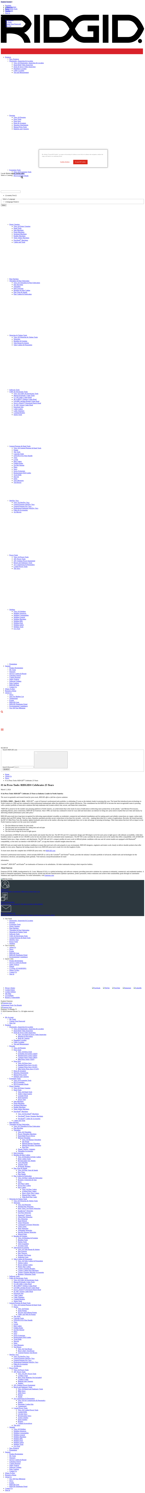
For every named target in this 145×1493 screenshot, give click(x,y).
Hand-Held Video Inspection (23, 1031)
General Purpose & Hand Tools (19, 446)
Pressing (12, 922)
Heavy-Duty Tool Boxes (26, 1351)
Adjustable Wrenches (25, 1230)
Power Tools (13, 555)
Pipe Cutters (22, 1187)
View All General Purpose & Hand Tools (27, 448)
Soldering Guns (23, 1257)
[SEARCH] (51, 759)
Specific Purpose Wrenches (27, 1232)
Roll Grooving (18, 288)
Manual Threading (24, 1138)
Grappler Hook (23, 1096)
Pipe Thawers (22, 1253)
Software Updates (15, 681)
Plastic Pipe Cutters (24, 1267)
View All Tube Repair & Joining (29, 1249)
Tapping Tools (22, 1164)
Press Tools (17, 1050)
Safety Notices (14, 679)
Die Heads (25, 1141)
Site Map (8, 994)
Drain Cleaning (14, 224)
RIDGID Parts (14, 685)
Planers (20, 1395)
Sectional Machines (20, 234)
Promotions (13, 664)
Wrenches (17, 339)
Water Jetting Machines (21, 238)
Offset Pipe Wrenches (25, 1217)
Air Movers (17, 512)
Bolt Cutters (18, 461)
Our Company (10, 945)
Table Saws (22, 1393)
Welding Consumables (21, 615)
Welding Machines (20, 619)
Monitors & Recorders (25, 1036)
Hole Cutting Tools (24, 1159)
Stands (20, 1397)
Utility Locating (19, 1042)
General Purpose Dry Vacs (22, 506)
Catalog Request (14, 677)
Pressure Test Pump (24, 1255)
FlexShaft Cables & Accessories (29, 1119)
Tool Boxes (17, 482)
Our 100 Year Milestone (17, 708)
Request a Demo (10, 691)
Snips (15, 479)
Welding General (19, 617)
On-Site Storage (19, 465)
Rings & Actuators (20, 1071)
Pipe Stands (22, 1174)
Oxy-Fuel (17, 629)
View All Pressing (20, 1048)
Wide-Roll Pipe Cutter (29, 1197)
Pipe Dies (25, 1147)
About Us (8, 693)
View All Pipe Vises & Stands (28, 1170)
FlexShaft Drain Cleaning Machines (30, 1116)
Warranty (12, 672)
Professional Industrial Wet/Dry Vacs (26, 508)
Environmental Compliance (18, 706)
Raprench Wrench (24, 1215)
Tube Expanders (23, 1244)
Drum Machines (19, 232)
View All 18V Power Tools (27, 1374)
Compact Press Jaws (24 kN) (27, 1067)
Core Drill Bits (23, 1162)
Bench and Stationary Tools (23, 563)
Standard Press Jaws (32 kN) (27, 1065)
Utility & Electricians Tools (18, 392)
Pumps (16, 450)
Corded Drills (22, 1412)
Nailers (20, 1402)
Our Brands (9, 11)
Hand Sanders (22, 1419)
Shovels (16, 477)
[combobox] (10, 192)
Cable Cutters (18, 409)
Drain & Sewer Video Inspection (25, 1033)
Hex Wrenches (23, 1219)
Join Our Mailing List (16, 696)
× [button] (1, 1013)
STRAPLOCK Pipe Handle (23, 456)
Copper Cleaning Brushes (26, 1268)
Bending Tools (23, 1240)
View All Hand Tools (25, 1092)
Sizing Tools (18, 415)
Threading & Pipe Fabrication (19, 281)
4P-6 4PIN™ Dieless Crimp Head (25, 399)
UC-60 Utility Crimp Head (23, 397)
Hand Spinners (23, 1098)
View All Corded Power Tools (28, 1410)
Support (7, 666)
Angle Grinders (23, 1418)
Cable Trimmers (19, 411)
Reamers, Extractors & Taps (27, 1180)
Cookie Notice (10, 990)
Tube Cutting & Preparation (23, 345)
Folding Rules (18, 463)
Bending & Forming (20, 341)
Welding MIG (18, 621)
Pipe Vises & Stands (20, 292)
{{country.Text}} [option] (11, 195)
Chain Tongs (22, 1226)
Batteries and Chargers (21, 1076)
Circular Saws (22, 1414)
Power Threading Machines (27, 1134)
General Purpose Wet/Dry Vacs (24, 504)
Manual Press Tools (20, 1075)
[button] (72, 2)
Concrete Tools (19, 454)
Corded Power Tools (20, 566)
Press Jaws (17, 1061)
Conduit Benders (19, 413)
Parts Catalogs (14, 683)
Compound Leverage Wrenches (28, 1225)
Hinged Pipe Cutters (29, 1195)
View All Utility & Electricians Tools (26, 393)
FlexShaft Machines (21, 240)
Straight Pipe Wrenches (25, 1206)
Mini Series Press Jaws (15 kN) (28, 1069)
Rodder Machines (19, 236)
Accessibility (9, 995)
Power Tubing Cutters (25, 1265)
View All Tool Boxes (25, 1349)
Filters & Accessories (21, 510)
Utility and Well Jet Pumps (27, 1314)
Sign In (11, 974)
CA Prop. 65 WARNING (17, 968)
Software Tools (14, 390)
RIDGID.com (50, 851)
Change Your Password (13, 24)
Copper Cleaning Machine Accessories (31, 1272)
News (11, 695)
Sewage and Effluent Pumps (27, 1312)
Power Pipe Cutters (24, 1185)
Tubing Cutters (23, 1263)
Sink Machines (19, 230)
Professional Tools (11, 9)
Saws (15, 469)
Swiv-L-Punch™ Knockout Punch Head (27, 403)
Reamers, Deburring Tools (27, 1274)
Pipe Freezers (22, 1251)
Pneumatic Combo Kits (25, 1404)
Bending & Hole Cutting (22, 290)
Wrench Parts (22, 1234)
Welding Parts (18, 623)
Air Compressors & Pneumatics (24, 565)
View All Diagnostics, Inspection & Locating (29, 1029)
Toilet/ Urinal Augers (25, 1094)
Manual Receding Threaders (31, 1145)
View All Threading (24, 1132)
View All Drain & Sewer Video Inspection (32, 1034)
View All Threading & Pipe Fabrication (27, 283)
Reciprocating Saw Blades (27, 1161)
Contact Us (13, 687)
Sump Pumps (22, 1311)
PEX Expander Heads (21, 1084)
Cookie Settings (10, 992)
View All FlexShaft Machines (28, 1114)
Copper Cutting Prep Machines (28, 1270)
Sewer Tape (22, 1099)
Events (11, 700)
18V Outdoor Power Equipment (24, 561)
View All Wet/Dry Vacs (21, 502)
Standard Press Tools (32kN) (27, 1055)
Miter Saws (21, 1391)
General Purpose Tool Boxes (27, 1353)
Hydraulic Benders (24, 1166)
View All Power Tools (21, 557)
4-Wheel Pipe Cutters (29, 1191)
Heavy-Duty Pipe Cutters (30, 1193)
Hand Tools (17, 228)
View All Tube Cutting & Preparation (30, 1261)
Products (8, 1025)
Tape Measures (19, 480)
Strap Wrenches (23, 1228)
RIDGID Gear (14, 702)
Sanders (20, 1383)
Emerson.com (49, 875)
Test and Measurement (21, 1044)
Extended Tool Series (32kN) (27, 1054)
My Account (9, 20)
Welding (12, 609)
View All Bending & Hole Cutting (29, 1157)
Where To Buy (10, 689)
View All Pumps (23, 1309)
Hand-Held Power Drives (26, 1136)
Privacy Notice (10, 988)
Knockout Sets (18, 407)
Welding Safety (19, 625)
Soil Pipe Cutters (23, 1184)
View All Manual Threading (31, 1140)
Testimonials (13, 698)
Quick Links (9, 959)
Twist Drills (17, 475)
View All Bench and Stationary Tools (30, 1389)
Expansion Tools (15, 924)
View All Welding (20, 611)
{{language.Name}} (12, 202)
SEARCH (6, 769)
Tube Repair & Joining (21, 343)
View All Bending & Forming (28, 1238)
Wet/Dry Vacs (14, 501)
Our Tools (8, 919)
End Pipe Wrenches (24, 1213)
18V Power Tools (19, 559)
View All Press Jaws (25, 1063)
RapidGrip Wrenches (25, 1211)
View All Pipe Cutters (29, 1189)
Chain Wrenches (23, 1223)
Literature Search (15, 675)
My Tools (8, 22)
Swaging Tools (23, 1246)
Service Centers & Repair (17, 674)
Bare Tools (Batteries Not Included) (30, 1377)
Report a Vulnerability (12, 997)
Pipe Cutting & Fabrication (23, 294)
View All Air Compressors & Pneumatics (31, 1400)
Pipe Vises (21, 1172)
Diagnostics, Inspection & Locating (21, 920)
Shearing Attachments (21, 1073)
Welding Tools (18, 627)
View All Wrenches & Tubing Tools (26, 337)
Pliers (15, 467)
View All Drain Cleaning (22, 226)
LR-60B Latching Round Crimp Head (26, 401)
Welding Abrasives (20, 613)
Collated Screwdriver (25, 1423)
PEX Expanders (19, 1082)
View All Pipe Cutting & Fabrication (30, 1178)
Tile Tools (17, 452)
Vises (15, 458)
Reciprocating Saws (24, 1416)
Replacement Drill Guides (22, 473)
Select (4, 205)
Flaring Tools (22, 1242)
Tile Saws (17, 568)
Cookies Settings (65, 161)
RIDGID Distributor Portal (18, 704)
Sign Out (8, 26)
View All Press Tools (25, 1052)
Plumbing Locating (20, 1040)
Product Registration (16, 668)
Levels (16, 459)
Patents (11, 966)
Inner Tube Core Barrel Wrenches (29, 1208)
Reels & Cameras (24, 1038)
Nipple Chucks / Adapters (26, 1149)
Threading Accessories (25, 1151)
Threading (17, 286)
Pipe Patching (14, 279)
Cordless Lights (23, 1379)
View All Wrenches (24, 1205)
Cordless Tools (23, 1376)
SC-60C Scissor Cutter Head (23, 405)
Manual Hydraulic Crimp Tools (24, 395)
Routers (20, 1421)
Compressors (22, 1406)
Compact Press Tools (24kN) (27, 1057)
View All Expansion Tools (22, 1080)
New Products (14, 1448)
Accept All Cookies (80, 162)
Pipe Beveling (18, 285)
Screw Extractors (19, 471)
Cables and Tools (19, 242)
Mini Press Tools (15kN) (26, 1059)
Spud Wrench (22, 1221)
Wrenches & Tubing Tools (18, 335)
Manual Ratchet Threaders (31, 1143)
